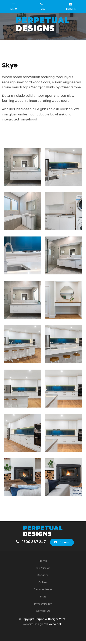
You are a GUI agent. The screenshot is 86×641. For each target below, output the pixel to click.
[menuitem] (43, 561)
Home (43, 561)
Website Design (33, 624)
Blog (43, 596)
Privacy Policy (43, 603)
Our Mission (43, 568)
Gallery (43, 582)
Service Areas (43, 589)
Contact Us (43, 610)
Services (43, 575)
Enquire (64, 542)
